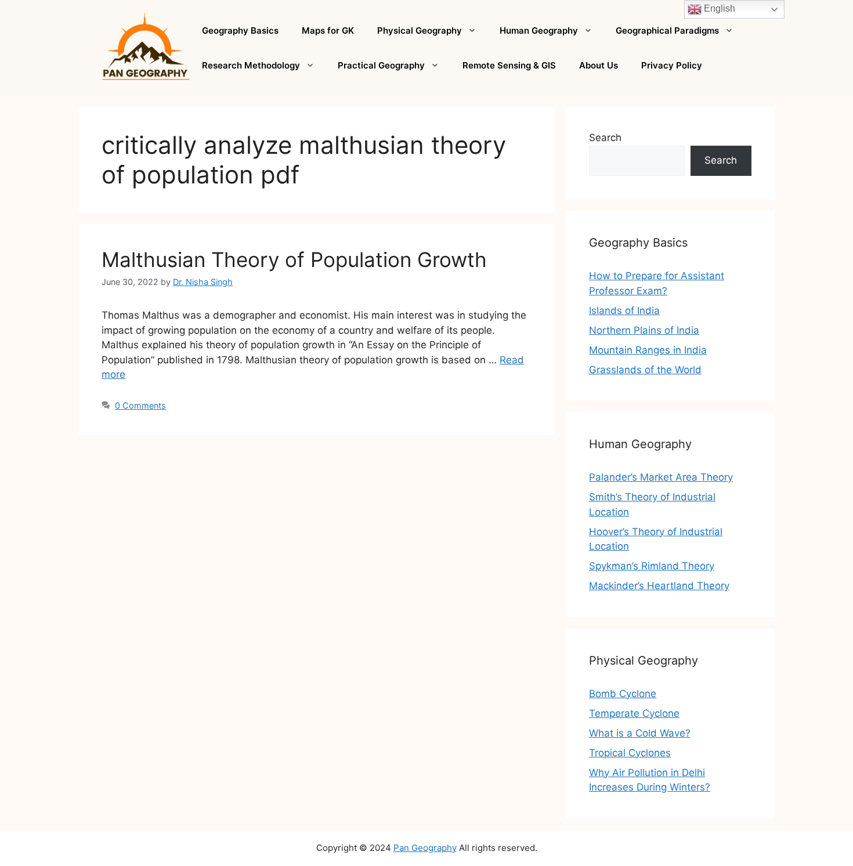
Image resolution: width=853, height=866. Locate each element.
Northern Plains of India (644, 330)
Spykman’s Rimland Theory (651, 566)
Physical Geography (419, 30)
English (718, 8)
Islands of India (624, 310)
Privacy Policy (671, 65)
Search (605, 137)
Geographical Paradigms (667, 30)
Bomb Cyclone (622, 693)
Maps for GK (328, 30)
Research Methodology (251, 65)
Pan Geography (425, 847)
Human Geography (539, 30)
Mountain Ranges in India (648, 350)
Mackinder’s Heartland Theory (659, 585)
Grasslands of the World (645, 370)
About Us (598, 65)
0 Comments (140, 405)
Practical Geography (381, 65)
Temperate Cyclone (634, 713)
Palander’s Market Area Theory (661, 477)
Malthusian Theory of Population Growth (294, 259)
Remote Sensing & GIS (509, 65)
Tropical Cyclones (630, 753)
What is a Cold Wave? (640, 733)
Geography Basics (240, 30)
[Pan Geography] (146, 47)
